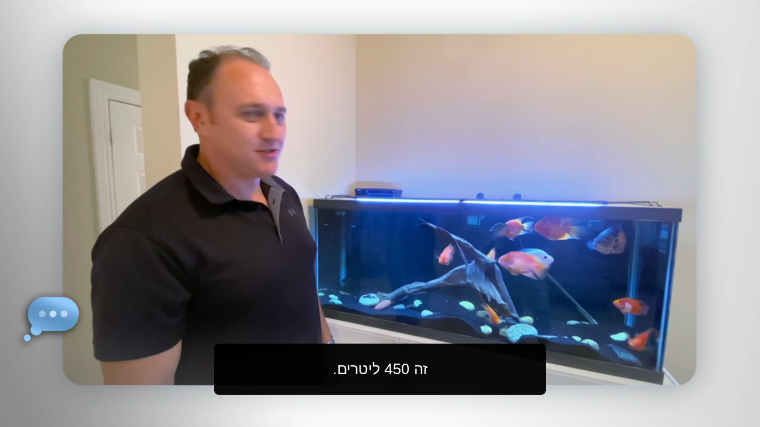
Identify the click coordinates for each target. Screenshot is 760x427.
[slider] (402, 416)
